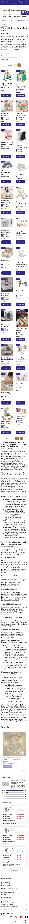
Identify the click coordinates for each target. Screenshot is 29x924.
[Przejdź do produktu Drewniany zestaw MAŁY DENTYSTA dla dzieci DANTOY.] (7, 381)
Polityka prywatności (7, 903)
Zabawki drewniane (20, 20)
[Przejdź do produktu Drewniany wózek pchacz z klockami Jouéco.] (22, 223)
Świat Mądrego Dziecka (7, 20)
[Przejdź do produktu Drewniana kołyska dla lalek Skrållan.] (7, 350)
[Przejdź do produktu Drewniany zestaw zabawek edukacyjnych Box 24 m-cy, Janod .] (22, 106)
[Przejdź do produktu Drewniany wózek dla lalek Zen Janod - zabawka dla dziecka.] (7, 223)
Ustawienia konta (6, 885)
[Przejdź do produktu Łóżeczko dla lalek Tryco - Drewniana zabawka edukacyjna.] (7, 284)
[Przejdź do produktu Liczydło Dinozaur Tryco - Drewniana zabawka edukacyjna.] (22, 136)
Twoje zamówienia (6, 884)
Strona (10, 65)
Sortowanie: (4, 56)
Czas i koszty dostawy (7, 892)
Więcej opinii (14, 870)
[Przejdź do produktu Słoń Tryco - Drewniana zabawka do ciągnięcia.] (7, 316)
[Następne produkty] (17, 438)
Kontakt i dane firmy (7, 913)
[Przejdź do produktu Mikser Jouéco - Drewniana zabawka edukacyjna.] (22, 411)
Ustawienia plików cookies (9, 906)
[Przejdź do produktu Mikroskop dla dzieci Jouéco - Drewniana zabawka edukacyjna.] (7, 413)
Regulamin (4, 901)
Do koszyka (6, 95)
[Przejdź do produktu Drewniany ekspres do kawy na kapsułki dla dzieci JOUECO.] (22, 350)
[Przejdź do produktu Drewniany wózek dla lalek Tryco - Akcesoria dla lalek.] (22, 193)
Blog (2, 915)
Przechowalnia (5, 882)
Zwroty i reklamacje (7, 904)
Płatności (4, 894)
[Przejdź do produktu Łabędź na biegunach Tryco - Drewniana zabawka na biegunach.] (22, 253)
